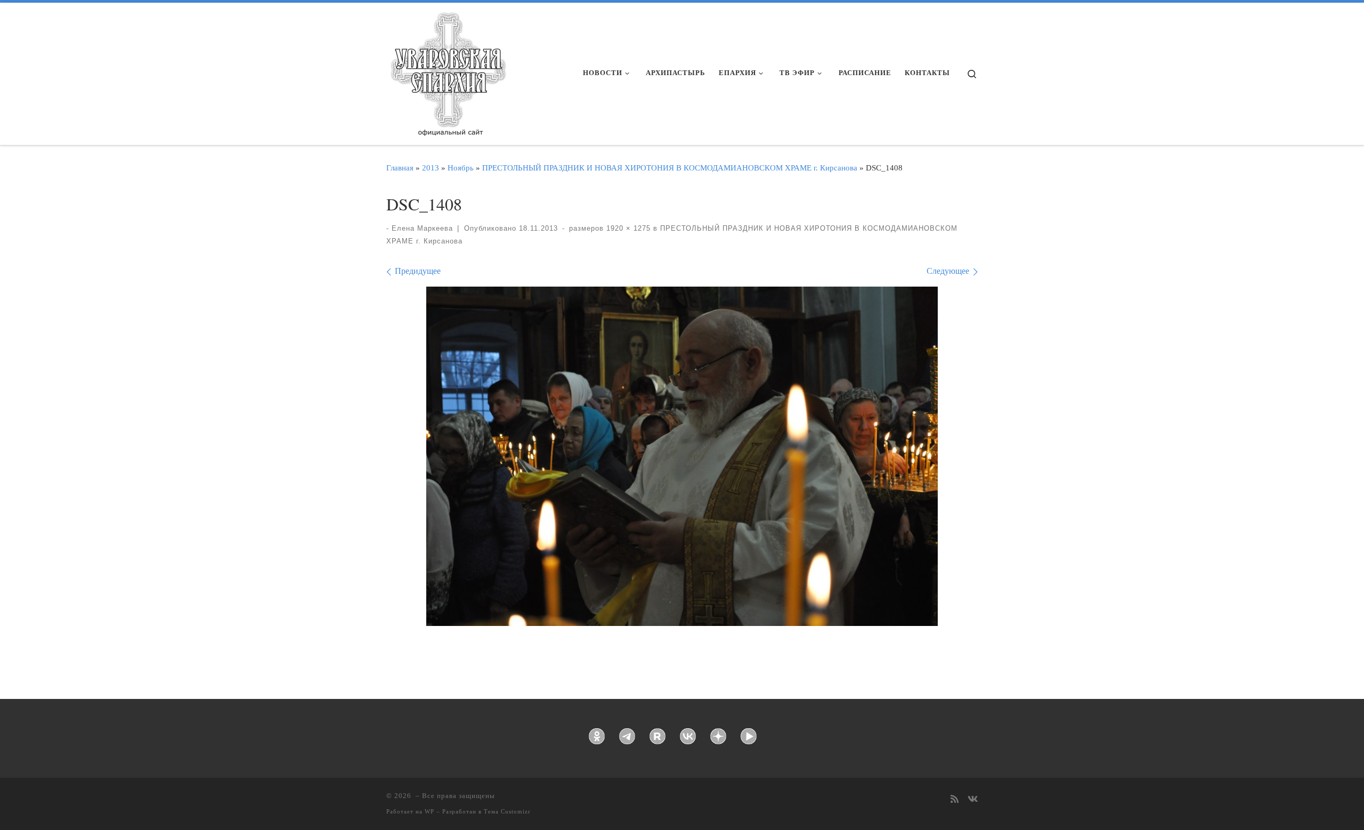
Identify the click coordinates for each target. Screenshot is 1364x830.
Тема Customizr (507, 811)
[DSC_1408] (682, 456)
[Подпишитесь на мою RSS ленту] (955, 800)
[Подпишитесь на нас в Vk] (973, 800)
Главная (399, 167)
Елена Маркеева (422, 228)
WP (429, 811)
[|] (447, 70)
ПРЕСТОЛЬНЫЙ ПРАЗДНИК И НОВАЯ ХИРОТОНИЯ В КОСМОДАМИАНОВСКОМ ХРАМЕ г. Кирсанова (669, 167)
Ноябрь (461, 167)
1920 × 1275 (627, 228)
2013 (430, 167)
